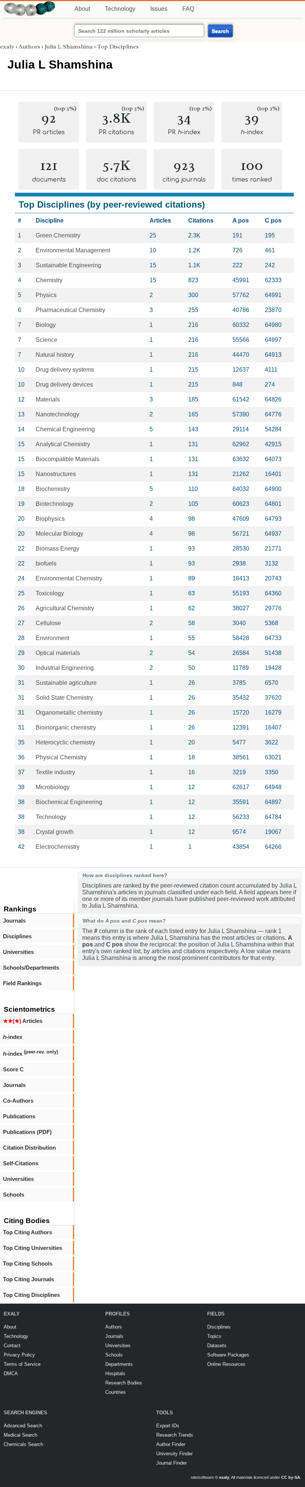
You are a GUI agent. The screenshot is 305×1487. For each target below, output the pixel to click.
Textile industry (55, 772)
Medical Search (20, 1435)
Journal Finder (171, 1463)
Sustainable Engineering (68, 265)
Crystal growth (55, 832)
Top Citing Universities (32, 1248)
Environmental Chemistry (69, 578)
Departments (119, 1364)
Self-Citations (20, 1163)
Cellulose (48, 623)
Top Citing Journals (28, 1279)
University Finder (174, 1453)
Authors (29, 46)
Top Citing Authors (27, 1232)
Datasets (217, 1345)
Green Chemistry (58, 235)
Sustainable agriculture (66, 683)
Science (46, 340)
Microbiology (53, 787)
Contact (12, 1345)
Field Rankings (22, 983)
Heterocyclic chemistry (65, 742)
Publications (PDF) (27, 1132)
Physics (46, 295)
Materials (48, 399)
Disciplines (17, 936)
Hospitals (115, 1373)
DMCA (11, 1373)
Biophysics (50, 519)
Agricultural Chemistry (65, 608)
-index (12, 1037)
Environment (52, 638)
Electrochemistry (58, 847)
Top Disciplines (118, 46)
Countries (115, 1392)
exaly (7, 46)
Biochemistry (53, 489)
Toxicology (50, 593)
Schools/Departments (31, 967)
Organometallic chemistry (69, 712)
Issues (158, 9)
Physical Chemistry (61, 757)
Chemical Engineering (65, 429)
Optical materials (58, 653)
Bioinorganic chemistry (66, 727)
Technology (120, 9)
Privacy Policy (19, 1355)
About (82, 9)
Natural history (55, 355)
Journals (14, 920)
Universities (18, 952)
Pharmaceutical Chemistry (70, 310)
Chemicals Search (23, 1444)
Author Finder (170, 1444)
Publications (19, 1116)
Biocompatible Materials (67, 459)
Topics (214, 1336)
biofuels (46, 563)
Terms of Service (22, 1364)
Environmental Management (73, 250)
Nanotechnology (57, 414)
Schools (13, 1194)
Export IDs (167, 1425)
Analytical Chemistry (63, 444)
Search (220, 31)
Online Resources (226, 1364)
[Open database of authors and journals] (30, 4)
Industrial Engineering (65, 668)
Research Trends (174, 1435)
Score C (13, 1069)
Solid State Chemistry (64, 697)
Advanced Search (23, 1425)
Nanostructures (56, 474)
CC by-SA (290, 1477)
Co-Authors (18, 1100)
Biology (46, 325)
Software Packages (228, 1355)
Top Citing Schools (27, 1263)
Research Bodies (123, 1383)
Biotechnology (55, 504)
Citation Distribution (29, 1147)
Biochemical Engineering (69, 802)
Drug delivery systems (65, 369)
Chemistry (49, 280)
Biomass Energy (57, 548)
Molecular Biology (59, 533)
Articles (22, 1021)
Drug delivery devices (64, 384)
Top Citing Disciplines (31, 1295)
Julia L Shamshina (69, 46)
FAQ (188, 9)
